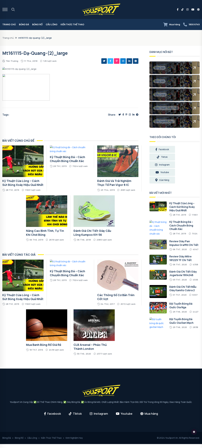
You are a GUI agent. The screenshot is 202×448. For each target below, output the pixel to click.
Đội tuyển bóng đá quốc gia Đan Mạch (181, 320)
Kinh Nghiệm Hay (74, 437)
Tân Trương (12, 61)
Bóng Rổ (37, 24)
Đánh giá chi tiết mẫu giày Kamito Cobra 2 (182, 288)
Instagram (164, 164)
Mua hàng (174, 24)
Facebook (164, 149)
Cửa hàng (164, 179)
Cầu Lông (51, 24)
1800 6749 (194, 24)
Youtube (164, 172)
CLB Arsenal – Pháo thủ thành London (90, 347)
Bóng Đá (24, 24)
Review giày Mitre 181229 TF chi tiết (180, 258)
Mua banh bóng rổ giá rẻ (43, 345)
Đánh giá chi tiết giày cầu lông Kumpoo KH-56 (92, 233)
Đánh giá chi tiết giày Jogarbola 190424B (183, 273)
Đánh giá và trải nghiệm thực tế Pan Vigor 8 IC (114, 183)
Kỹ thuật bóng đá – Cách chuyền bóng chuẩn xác (67, 159)
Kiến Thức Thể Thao (72, 24)
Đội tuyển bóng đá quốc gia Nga (180, 305)
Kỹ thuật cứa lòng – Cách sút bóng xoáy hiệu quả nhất (22, 183)
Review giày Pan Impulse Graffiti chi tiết (183, 243)
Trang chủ (9, 24)
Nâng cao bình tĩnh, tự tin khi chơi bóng (45, 233)
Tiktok (164, 156)
